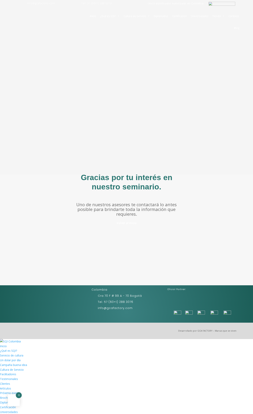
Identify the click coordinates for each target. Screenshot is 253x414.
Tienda (216, 16)
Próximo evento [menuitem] (10, 393)
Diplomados (161, 16)
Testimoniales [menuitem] (9, 379)
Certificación (179, 16)
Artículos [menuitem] (5, 388)
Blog (236, 28)
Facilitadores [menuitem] (8, 374)
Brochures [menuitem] (6, 398)
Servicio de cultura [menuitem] (11, 355)
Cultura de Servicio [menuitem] (12, 369)
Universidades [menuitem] (9, 412)
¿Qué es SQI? (108, 16)
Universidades (200, 16)
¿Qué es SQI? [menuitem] (8, 351)
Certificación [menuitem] (8, 407)
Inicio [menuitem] (3, 346)
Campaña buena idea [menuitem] (13, 365)
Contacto (233, 16)
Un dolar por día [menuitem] (10, 360)
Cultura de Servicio (135, 16)
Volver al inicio (127, 223)
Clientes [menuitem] (5, 384)
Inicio (93, 16)
